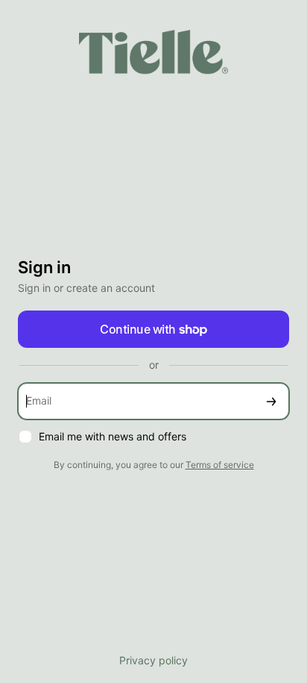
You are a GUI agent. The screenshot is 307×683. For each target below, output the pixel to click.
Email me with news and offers (112, 436)
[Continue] (271, 401)
